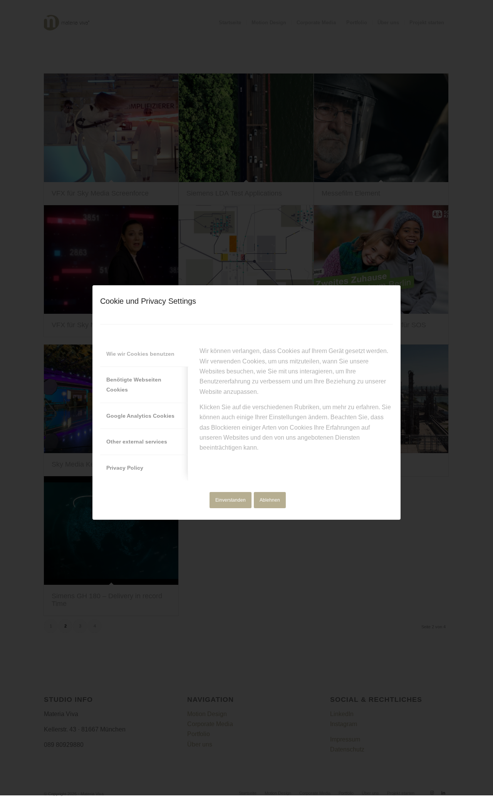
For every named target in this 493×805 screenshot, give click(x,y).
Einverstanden (230, 500)
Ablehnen (270, 500)
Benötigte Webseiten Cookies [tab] (133, 385)
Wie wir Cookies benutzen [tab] (140, 354)
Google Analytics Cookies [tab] (140, 416)
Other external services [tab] (136, 441)
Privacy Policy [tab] (124, 468)
